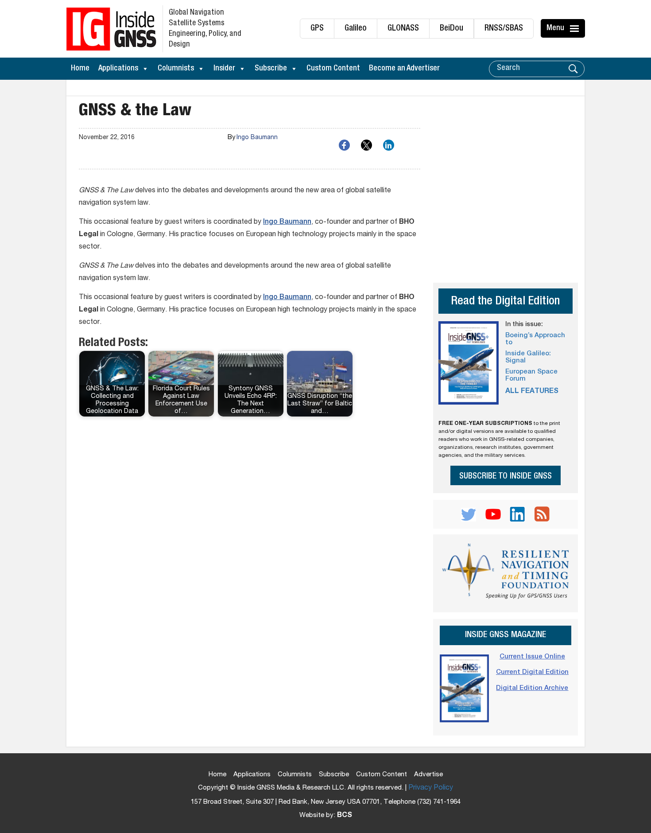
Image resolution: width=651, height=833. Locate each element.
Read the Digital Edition (505, 302)
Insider (224, 69)
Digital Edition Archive (532, 688)
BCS (344, 815)
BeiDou (451, 28)
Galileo (356, 28)
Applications (118, 69)
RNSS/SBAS (503, 28)
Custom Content (333, 69)
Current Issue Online (532, 657)
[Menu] (575, 28)
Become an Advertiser (404, 69)
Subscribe (271, 69)
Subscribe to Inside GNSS (505, 476)
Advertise (428, 774)
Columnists (176, 69)
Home (80, 69)
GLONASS (403, 28)
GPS (317, 28)
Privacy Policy (430, 788)
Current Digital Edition (532, 672)
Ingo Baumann (257, 138)
